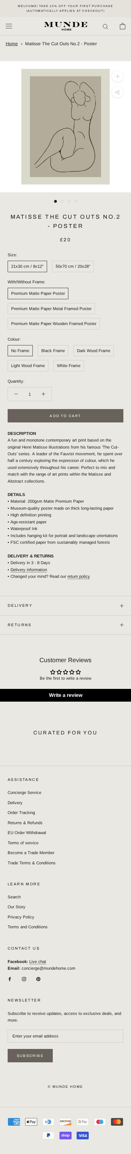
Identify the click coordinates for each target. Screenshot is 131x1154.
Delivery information (28, 569)
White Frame (68, 365)
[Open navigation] (9, 26)
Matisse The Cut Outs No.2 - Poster (61, 43)
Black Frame (53, 350)
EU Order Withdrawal (27, 832)
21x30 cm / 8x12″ (27, 266)
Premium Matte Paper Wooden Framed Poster (53, 323)
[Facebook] (10, 978)
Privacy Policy (21, 917)
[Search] (105, 26)
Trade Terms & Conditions (32, 862)
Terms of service (23, 842)
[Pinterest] (38, 978)
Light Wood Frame (28, 365)
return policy (78, 576)
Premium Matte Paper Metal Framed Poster (51, 308)
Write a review (65, 695)
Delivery (20, 605)
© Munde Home (65, 1086)
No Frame (20, 350)
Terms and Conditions (28, 926)
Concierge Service (24, 792)
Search (14, 897)
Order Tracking (21, 812)
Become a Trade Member (31, 852)
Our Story (16, 906)
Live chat (37, 961)
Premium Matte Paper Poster (38, 293)
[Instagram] (24, 978)
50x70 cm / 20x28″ (73, 266)
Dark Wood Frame (93, 350)
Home (12, 43)
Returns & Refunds (25, 822)
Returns (20, 625)
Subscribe (30, 1056)
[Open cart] (122, 26)
